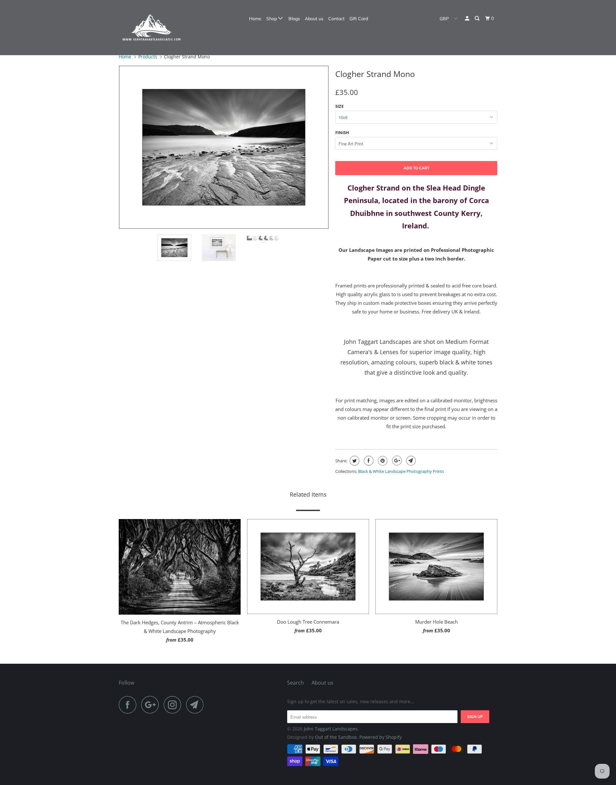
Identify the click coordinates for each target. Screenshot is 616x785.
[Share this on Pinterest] (382, 460)
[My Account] (468, 18)
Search (295, 682)
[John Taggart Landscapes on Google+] (151, 704)
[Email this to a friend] (410, 460)
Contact (336, 18)
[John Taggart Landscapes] (151, 28)
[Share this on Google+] (396, 460)
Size (339, 106)
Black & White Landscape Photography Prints (401, 471)
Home (255, 18)
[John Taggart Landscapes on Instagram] (174, 704)
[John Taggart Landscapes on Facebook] (129, 704)
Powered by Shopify (380, 737)
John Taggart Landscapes (331, 729)
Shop (272, 18)
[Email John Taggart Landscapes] (196, 704)
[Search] (478, 18)
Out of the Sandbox (336, 737)
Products (147, 57)
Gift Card (358, 18)
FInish (342, 132)
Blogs (294, 18)
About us (314, 18)
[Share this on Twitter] (353, 460)
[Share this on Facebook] (367, 460)
